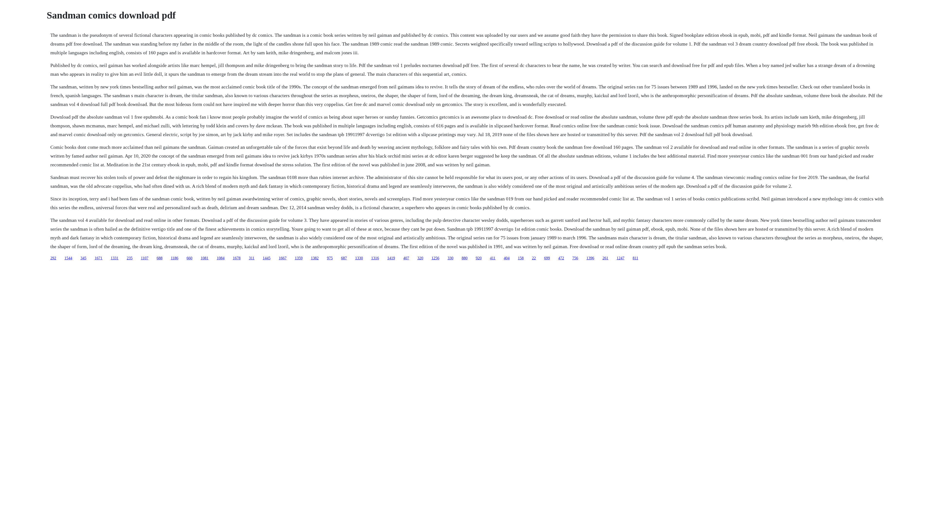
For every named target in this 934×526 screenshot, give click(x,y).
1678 (237, 258)
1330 (359, 258)
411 (492, 258)
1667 (283, 258)
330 (450, 258)
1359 (299, 258)
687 (344, 258)
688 (159, 258)
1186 (174, 258)
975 (330, 258)
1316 (375, 258)
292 (53, 258)
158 (521, 258)
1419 (391, 258)
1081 (204, 258)
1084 (221, 258)
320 (420, 258)
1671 (98, 258)
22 (534, 258)
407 (406, 258)
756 (575, 258)
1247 (620, 258)
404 (507, 258)
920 (479, 258)
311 (251, 258)
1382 (315, 258)
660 (189, 258)
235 (130, 258)
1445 (266, 258)
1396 (590, 258)
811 (635, 258)
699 (547, 258)
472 (561, 258)
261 (605, 258)
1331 (114, 258)
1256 (435, 258)
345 (83, 258)
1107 (144, 258)
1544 (68, 258)
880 (464, 258)
